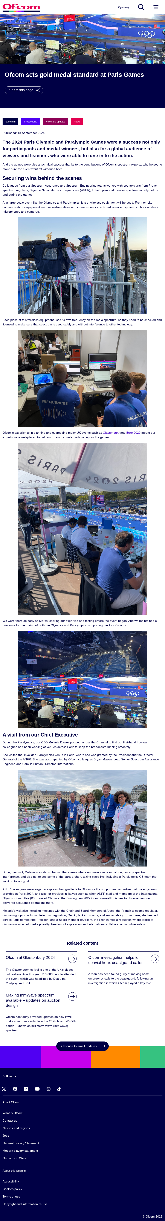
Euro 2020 (133, 432)
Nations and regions (16, 1128)
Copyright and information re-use (25, 1204)
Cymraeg (123, 7)
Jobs (6, 1135)
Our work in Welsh (15, 1158)
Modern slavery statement (20, 1150)
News (77, 121)
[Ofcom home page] (21, 7)
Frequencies (30, 121)
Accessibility (11, 1181)
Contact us (10, 1120)
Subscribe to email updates (79, 1046)
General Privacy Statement (21, 1143)
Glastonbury (111, 432)
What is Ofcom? (13, 1113)
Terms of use (11, 1196)
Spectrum (10, 121)
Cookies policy (12, 1189)
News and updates (55, 121)
